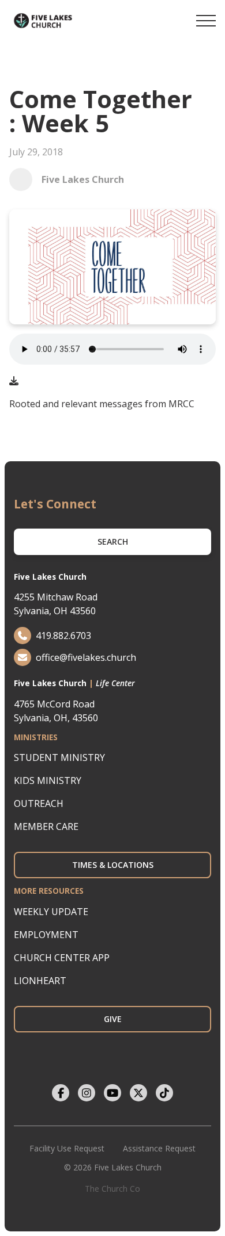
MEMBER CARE (46, 826)
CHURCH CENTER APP (62, 957)
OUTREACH (38, 803)
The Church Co (112, 1188)
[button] (206, 20)
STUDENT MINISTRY (59, 757)
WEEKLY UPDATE (51, 911)
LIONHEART (40, 980)
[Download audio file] (13, 381)
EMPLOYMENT (46, 934)
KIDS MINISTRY (47, 780)
